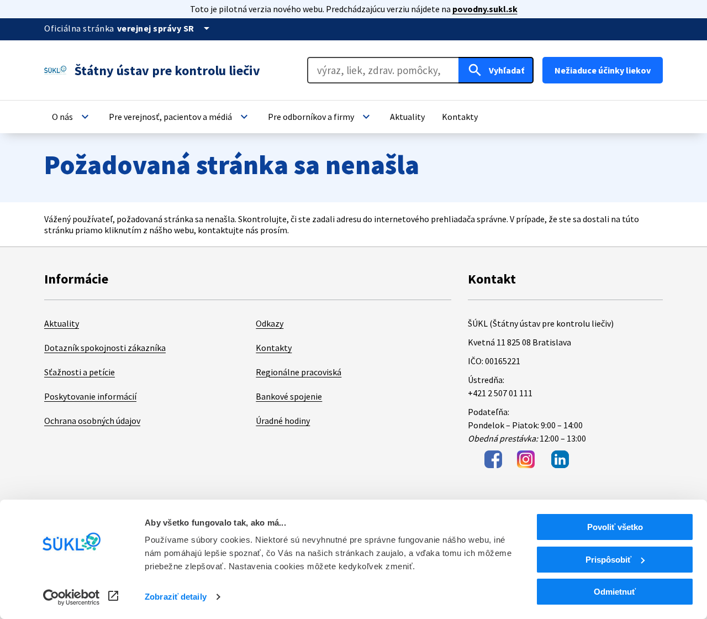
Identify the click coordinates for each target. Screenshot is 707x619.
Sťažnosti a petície (79, 371)
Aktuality (61, 323)
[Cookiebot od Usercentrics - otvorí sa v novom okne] (71, 597)
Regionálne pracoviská (298, 371)
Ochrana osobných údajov (92, 420)
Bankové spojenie (289, 396)
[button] (72, 116)
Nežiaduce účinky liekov (603, 70)
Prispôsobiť (608, 559)
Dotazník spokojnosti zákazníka (105, 347)
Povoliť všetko (615, 527)
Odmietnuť (615, 591)
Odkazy (269, 323)
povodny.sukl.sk (485, 8)
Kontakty (274, 347)
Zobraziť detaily (176, 596)
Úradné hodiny (283, 420)
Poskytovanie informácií (90, 396)
